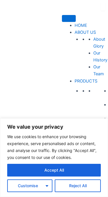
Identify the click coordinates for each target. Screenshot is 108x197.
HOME (81, 25)
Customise (28, 185)
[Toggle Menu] (69, 18)
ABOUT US (85, 32)
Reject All (78, 185)
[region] (54, 157)
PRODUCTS (86, 81)
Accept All (54, 170)
